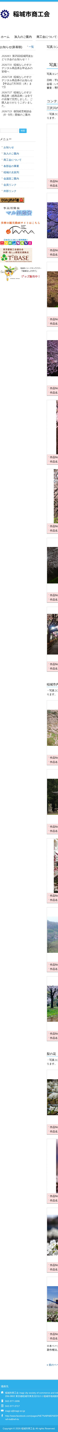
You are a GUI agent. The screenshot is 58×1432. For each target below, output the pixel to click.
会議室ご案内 (11, 178)
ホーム (5, 36)
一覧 (31, 46)
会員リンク (10, 184)
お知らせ (9, 147)
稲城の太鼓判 (11, 172)
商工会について (47, 36)
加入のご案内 (23, 36)
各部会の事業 (11, 166)
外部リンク (10, 191)
